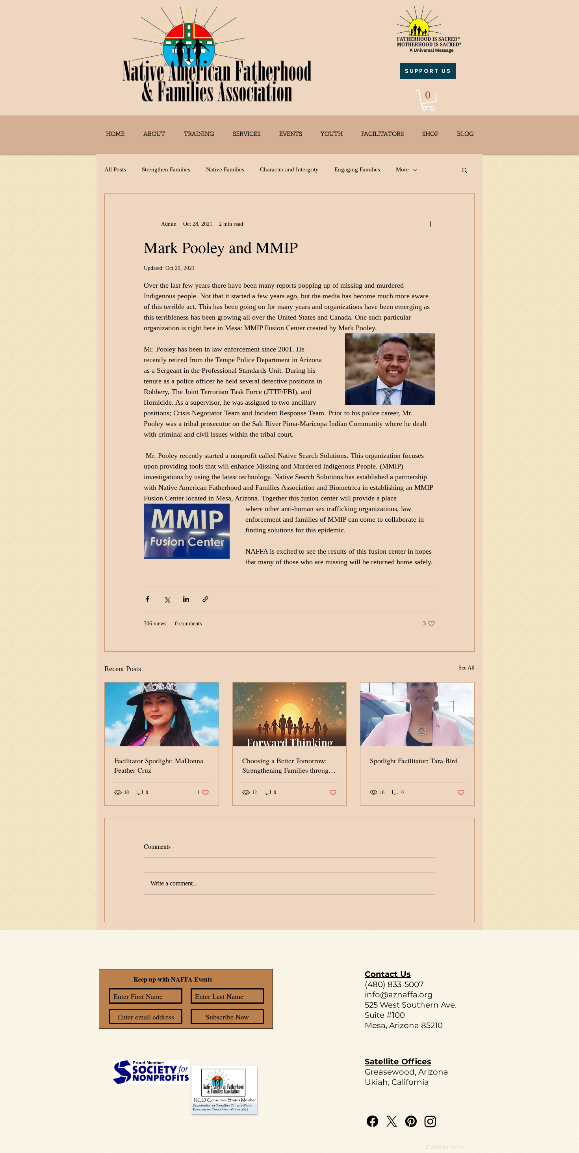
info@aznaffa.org (399, 994)
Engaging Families (357, 169)
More (402, 169)
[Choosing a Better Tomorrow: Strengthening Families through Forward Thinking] (290, 714)
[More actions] (430, 224)
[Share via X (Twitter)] (167, 599)
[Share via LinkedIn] (186, 599)
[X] (391, 1121)
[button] (428, 100)
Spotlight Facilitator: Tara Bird (414, 760)
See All (466, 668)
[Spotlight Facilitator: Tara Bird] (417, 714)
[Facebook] (372, 1121)
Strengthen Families (166, 169)
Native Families (225, 169)
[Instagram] (430, 1121)
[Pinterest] (411, 1121)
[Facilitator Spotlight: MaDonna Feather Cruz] (162, 714)
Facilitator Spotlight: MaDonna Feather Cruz (158, 765)
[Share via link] (205, 599)
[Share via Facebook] (147, 599)
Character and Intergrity (289, 169)
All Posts (115, 169)
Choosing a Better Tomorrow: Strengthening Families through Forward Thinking (287, 765)
